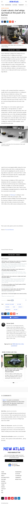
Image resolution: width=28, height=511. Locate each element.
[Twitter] (5, 22)
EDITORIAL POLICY (5, 477)
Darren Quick (10, 323)
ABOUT (2, 475)
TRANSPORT (21, 4)
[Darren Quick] (3, 325)
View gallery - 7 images (14, 50)
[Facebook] (2, 22)
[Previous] (3, 367)
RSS (2, 490)
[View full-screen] (26, 26)
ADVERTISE (3, 483)
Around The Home (5, 8)
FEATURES (3, 479)
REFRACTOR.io (18, 479)
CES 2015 (15, 309)
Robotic (20, 306)
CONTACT (3, 488)
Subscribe (14, 460)
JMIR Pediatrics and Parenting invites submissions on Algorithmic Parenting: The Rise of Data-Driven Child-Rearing (14, 262)
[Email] (15, 22)
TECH (2, 4)
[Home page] (14, 2)
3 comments (15, 317)
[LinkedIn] (7, 22)
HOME (2, 471)
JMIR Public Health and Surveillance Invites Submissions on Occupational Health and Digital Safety (13, 270)
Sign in (5, 400)
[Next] (24, 367)
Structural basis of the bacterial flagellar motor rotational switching (14, 293)
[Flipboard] (13, 22)
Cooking (7, 306)
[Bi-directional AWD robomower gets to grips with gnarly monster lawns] (14, 360)
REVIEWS (3, 481)
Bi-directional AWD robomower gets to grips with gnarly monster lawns (14, 370)
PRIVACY (3, 486)
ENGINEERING (8, 4)
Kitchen (19, 304)
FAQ (2, 492)
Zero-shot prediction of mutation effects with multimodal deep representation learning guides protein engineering (13, 290)
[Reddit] (10, 22)
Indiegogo (12, 194)
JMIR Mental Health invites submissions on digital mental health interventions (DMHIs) (14, 277)
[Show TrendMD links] (25, 300)
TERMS (2, 485)
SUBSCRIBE (3, 473)
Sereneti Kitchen (9, 229)
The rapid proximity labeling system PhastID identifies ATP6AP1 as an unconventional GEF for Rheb (14, 285)
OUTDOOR (14, 4)
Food (14, 306)
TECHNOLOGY (18, 475)
